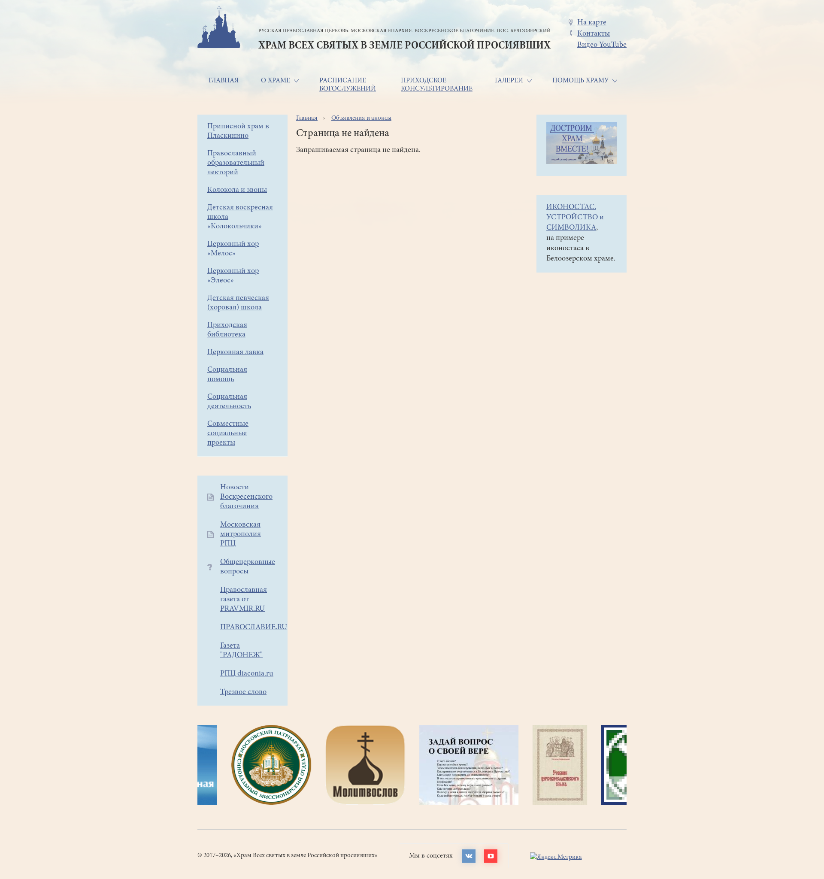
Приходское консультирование (437, 84)
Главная (224, 80)
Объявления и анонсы (361, 118)
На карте (591, 23)
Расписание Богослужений (347, 84)
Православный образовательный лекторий (235, 163)
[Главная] (218, 28)
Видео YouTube (602, 45)
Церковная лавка (235, 352)
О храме (275, 80)
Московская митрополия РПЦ (240, 534)
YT (490, 856)
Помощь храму (580, 80)
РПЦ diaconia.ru (246, 674)
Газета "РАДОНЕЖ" (241, 650)
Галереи (509, 80)
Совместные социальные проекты (227, 433)
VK (469, 856)
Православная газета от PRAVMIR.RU (243, 599)
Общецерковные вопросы (247, 567)
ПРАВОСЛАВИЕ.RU (253, 627)
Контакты (593, 34)
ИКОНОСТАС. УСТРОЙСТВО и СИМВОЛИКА (575, 217)
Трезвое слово (243, 692)
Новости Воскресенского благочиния (246, 497)
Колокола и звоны (237, 190)
